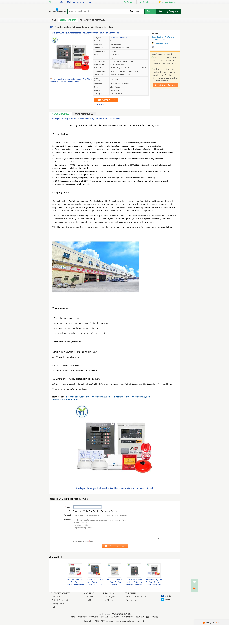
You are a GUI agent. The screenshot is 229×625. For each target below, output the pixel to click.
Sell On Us (130, 593)
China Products (68, 20)
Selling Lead (131, 600)
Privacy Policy (58, 603)
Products (82, 617)
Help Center (57, 607)
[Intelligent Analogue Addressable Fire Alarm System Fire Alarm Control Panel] (71, 75)
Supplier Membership (136, 596)
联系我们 (155, 617)
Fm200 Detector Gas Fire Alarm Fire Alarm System (114, 582)
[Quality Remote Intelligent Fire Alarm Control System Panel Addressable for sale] (94, 570)
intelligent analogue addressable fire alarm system (87, 396)
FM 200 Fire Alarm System (119, 38)
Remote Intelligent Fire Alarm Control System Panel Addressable (95, 582)
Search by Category (168, 11)
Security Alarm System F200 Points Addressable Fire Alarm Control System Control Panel (75, 584)
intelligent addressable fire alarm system (132, 396)
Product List (159, 47)
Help (137, 617)
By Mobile (108, 600)
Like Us (168, 596)
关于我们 (146, 617)
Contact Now (108, 99)
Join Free (61, 2)
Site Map (104, 617)
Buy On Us (108, 593)
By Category (109, 596)
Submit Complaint (60, 600)
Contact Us (56, 596)
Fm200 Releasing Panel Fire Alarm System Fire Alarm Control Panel (154, 582)
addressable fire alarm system (65, 399)
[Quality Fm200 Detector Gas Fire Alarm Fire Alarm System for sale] (114, 570)
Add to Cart (103, 104)
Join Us (88, 600)
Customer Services (60, 593)
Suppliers (93, 617)
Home (53, 20)
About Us (89, 593)
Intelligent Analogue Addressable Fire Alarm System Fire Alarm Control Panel (86, 32)
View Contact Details (162, 43)
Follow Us (169, 599)
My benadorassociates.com (79, 2)
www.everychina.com (121, 614)
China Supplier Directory (92, 20)
